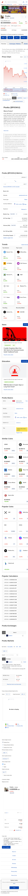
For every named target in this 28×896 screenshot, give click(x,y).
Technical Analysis (19, 101)
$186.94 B (25, 4)
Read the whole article (8, 354)
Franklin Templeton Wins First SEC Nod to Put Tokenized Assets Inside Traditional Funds (14, 350)
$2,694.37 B (9, 4)
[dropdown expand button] (25, 17)
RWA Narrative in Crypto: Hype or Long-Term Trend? (13, 385)
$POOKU (24, 177)
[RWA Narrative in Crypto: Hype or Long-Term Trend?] (14, 371)
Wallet (3, 37)
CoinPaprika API (6, 100)
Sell (16, 37)
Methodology (14, 867)
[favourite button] (22, 17)
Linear (14, 98)
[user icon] (23, 2)
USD (24, 184)
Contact (14, 855)
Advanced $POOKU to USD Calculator (11, 186)
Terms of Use (14, 875)
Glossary (14, 863)
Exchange (23, 37)
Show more (6, 130)
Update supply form (8, 237)
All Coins (14, 859)
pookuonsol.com (23, 195)
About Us (14, 851)
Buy (9, 37)
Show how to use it (19, 402)
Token (25, 199)
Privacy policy (14, 871)
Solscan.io (23, 209)
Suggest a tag (19, 432)
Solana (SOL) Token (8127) (21, 429)
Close (14, 887)
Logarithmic (19, 98)
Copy (25, 204)
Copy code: (4, 836)
